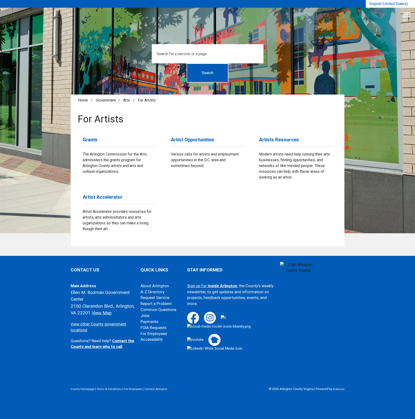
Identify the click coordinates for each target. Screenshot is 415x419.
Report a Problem (156, 303)
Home (83, 100)
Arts (127, 100)
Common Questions (158, 309)
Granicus (338, 389)
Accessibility (151, 339)
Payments (149, 321)
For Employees (153, 333)
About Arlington (154, 286)
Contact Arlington (155, 389)
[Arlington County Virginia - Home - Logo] (209, 19)
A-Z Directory (152, 292)
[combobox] (390, 4)
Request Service (154, 297)
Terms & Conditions (109, 389)
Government (106, 100)
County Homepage (82, 389)
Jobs (144, 315)
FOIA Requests (153, 327)
